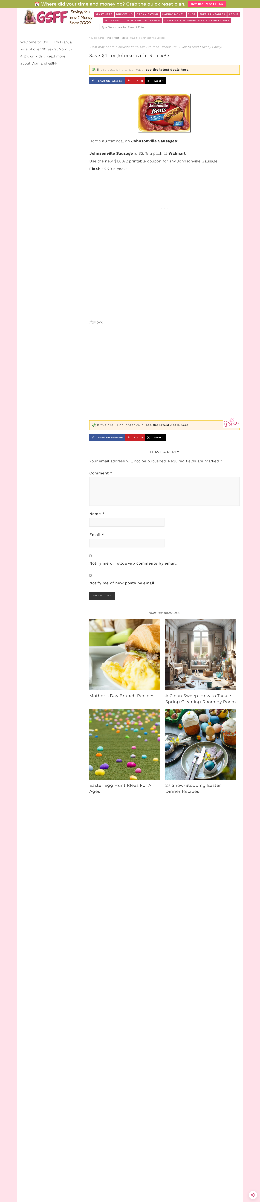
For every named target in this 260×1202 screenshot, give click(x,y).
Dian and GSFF (44, 63)
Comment (100, 473)
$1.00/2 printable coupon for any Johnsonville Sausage (166, 161)
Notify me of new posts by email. (122, 583)
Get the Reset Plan (207, 4)
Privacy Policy (210, 47)
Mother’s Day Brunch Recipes (121, 695)
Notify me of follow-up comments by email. (133, 563)
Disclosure (169, 47)
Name (97, 514)
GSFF (57, 17)
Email (96, 534)
